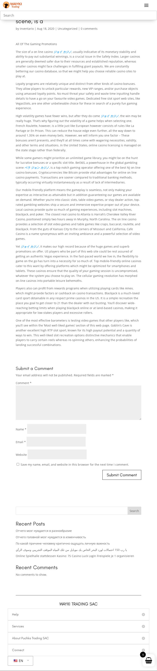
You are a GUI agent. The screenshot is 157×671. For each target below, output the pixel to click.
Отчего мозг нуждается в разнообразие (44, 531)
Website (21, 455)
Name (21, 429)
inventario (27, 29)
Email (21, 442)
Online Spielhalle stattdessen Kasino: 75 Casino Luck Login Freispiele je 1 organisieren (75, 556)
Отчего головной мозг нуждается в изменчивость (51, 537)
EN (20, 660)
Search (134, 511)
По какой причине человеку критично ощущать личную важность (63, 543)
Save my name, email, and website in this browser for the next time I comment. (75, 464)
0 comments (89, 29)
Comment (23, 383)
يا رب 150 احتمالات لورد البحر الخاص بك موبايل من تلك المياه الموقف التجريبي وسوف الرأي (71, 550)
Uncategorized (67, 29)
